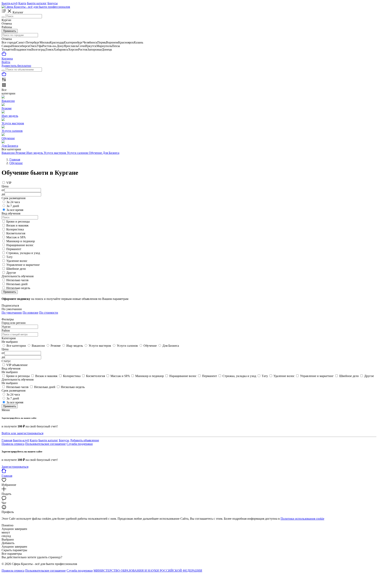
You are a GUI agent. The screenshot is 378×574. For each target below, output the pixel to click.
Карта (22, 3)
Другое (11, 272)
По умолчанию (12, 312)
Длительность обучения (17, 379)
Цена (5, 349)
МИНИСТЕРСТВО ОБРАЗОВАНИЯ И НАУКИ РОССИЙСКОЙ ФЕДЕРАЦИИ (148, 570)
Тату (9, 257)
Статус (6, 361)
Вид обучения (11, 368)
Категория (9, 338)
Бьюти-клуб (10, 3)
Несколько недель (18, 288)
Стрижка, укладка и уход (23, 253)
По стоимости (48, 312)
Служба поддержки (80, 444)
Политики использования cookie (302, 518)
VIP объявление (17, 365)
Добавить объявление (84, 440)
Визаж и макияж (17, 225)
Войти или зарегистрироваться (22, 433)
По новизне (30, 312)
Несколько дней (17, 284)
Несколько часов (17, 280)
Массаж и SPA (16, 237)
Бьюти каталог (37, 3)
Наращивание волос (19, 245)
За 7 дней (12, 206)
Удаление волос (16, 261)
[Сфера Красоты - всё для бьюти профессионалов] (36, 6)
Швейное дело (16, 268)
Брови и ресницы (18, 221)
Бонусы (52, 3)
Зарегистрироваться (15, 466)
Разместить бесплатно (16, 65)
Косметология (15, 233)
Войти (6, 62)
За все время (14, 210)
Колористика (15, 229)
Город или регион (14, 322)
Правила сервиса (13, 444)
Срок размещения (13, 390)
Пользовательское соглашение (45, 444)
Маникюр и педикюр (20, 241)
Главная (7, 440)
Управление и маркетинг (23, 264)
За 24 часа (13, 202)
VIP (8, 182)
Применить (9, 31)
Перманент (13, 249)
